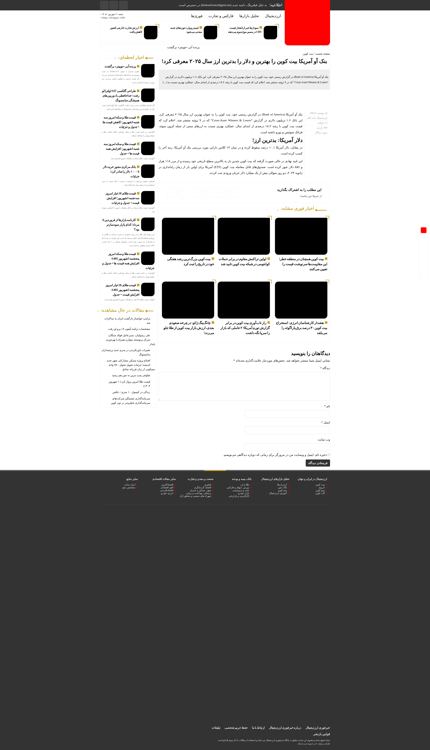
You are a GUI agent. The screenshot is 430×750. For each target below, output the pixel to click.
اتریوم (322, 487)
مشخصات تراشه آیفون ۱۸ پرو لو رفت (129, 328)
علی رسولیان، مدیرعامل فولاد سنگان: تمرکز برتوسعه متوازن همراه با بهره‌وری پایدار (130, 339)
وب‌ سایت (324, 439)
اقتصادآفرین (167, 484)
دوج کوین (320, 490)
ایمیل (325, 422)
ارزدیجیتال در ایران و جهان (312, 478)
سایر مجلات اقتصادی (164, 478)
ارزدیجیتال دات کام (317, 118)
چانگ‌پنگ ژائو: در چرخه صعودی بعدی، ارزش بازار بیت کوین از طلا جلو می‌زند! (189, 328)
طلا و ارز (244, 484)
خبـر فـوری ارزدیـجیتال (307, 743)
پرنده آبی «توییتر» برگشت (197, 47)
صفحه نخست (322, 53)
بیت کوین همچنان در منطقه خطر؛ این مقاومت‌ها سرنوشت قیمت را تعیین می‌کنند (303, 264)
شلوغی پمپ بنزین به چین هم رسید (131, 375)
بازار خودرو (243, 493)
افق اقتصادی (167, 487)
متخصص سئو (128, 487)
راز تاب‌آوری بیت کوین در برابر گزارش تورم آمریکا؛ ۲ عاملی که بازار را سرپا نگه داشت (245, 328)
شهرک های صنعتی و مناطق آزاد (195, 496)
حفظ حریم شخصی (236, 727)
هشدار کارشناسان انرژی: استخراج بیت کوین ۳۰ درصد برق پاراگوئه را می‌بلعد (301, 328)
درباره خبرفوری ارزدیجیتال (285, 727)
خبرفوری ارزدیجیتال (318, 727)
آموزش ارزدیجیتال (278, 493)
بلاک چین (282, 487)
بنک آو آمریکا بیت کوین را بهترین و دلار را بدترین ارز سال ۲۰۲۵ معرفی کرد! (244, 61)
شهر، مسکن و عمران (200, 490)
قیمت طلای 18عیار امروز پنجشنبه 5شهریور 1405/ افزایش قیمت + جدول (122, 289)
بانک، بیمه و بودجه (241, 478)
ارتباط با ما (258, 727)
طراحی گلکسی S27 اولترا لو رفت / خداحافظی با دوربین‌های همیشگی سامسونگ (120, 95)
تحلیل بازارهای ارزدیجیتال (275, 478)
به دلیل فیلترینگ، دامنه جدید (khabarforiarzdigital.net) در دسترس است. (222, 5)
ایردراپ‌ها (282, 484)
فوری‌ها (197, 16)
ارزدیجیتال (273, 16)
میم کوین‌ (282, 490)
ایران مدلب (129, 484)
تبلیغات (216, 727)
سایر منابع (132, 478)
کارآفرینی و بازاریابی (239, 496)
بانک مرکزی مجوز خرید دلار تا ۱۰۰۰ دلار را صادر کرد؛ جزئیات (121, 171)
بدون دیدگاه (321, 132)
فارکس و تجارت (220, 16)
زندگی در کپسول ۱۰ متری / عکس (131, 392)
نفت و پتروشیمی (240, 490)
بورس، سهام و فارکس (238, 487)
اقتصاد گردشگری (202, 487)
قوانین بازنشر (321, 734)
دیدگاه (325, 368)
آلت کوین (320, 493)
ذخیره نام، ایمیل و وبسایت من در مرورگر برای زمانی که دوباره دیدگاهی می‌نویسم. (275, 454)
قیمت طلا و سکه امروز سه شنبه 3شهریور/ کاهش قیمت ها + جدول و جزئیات (121, 122)
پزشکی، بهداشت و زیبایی (198, 493)
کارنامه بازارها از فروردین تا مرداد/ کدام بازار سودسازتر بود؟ (121, 224)
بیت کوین (308, 53)
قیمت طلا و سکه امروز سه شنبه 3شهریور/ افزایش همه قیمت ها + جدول (121, 148)
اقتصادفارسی (166, 490)
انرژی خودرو (167, 493)
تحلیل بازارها (249, 16)
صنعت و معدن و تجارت (200, 478)
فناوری (207, 484)
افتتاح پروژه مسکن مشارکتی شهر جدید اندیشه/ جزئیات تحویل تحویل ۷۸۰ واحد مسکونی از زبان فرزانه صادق (131, 365)
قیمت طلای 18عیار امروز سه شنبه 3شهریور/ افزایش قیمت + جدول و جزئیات (122, 198)
